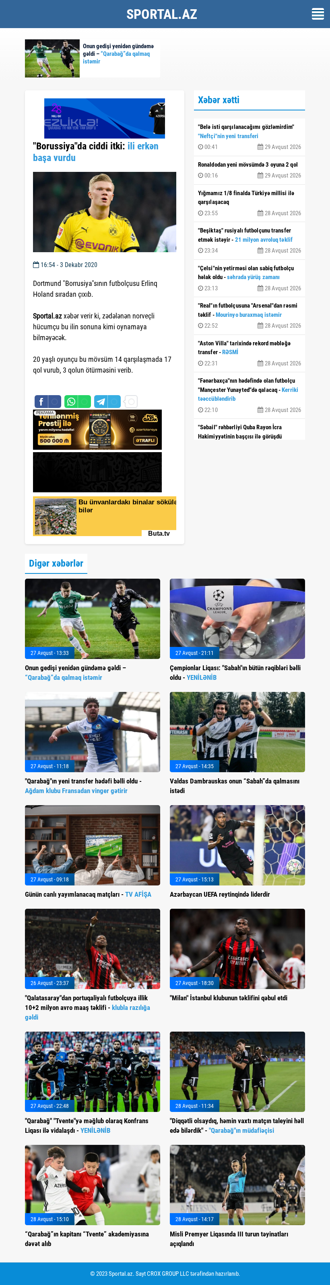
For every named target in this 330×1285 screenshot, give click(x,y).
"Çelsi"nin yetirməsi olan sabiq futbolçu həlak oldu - (249, 278)
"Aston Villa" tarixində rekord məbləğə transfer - (249, 353)
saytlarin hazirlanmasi (66, 385)
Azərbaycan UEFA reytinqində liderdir (220, 894)
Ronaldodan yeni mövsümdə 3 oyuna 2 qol (249, 170)
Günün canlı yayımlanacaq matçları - (88, 894)
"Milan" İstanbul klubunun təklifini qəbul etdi (228, 998)
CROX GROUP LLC (168, 1273)
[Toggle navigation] (318, 14)
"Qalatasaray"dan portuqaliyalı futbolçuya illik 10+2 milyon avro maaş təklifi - (87, 1007)
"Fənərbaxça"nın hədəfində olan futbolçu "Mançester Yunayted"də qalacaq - (249, 395)
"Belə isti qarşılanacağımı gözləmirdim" (249, 137)
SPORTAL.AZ (161, 14)
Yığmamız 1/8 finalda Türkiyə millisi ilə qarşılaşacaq (249, 203)
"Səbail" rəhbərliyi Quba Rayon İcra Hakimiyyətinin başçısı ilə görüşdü (249, 437)
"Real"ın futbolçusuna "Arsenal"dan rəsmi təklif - (249, 315)
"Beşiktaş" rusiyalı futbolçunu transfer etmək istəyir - (249, 240)
